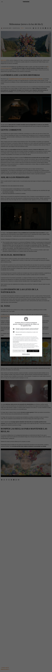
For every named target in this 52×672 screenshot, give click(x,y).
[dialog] (26, 336)
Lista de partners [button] (16, 341)
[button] (26, 335)
